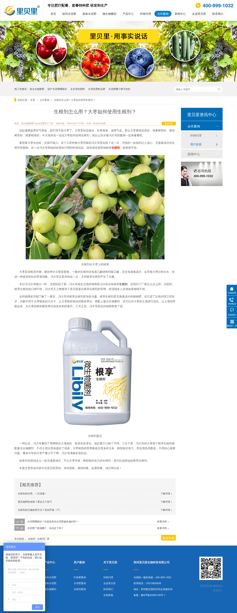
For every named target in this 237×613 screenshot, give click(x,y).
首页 (53, 14)
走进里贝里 (199, 14)
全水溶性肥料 (77, 89)
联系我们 (217, 14)
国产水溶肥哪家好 (57, 89)
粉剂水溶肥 (69, 14)
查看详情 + (163, 521)
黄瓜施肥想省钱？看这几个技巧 (35, 501)
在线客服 (108, 595)
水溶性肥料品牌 (96, 89)
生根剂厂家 (43, 538)
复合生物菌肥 (37, 89)
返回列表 (169, 123)
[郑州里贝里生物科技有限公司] (22, 15)
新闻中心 (180, 14)
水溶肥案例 (80, 583)
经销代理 (145, 14)
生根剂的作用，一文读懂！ (32, 493)
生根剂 (116, 148)
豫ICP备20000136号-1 (153, 595)
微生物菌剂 (109, 14)
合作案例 (162, 14)
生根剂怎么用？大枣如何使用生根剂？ (74, 100)
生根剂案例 (80, 589)
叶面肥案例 (80, 577)
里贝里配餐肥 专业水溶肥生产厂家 (37, 123)
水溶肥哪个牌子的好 (119, 89)
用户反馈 (195, 144)
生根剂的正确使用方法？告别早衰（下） (40, 509)
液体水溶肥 (89, 14)
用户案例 (79, 562)
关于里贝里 (110, 562)
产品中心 (128, 14)
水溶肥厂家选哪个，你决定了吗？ (45, 528)
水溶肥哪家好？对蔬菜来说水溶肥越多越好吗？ (52, 521)
